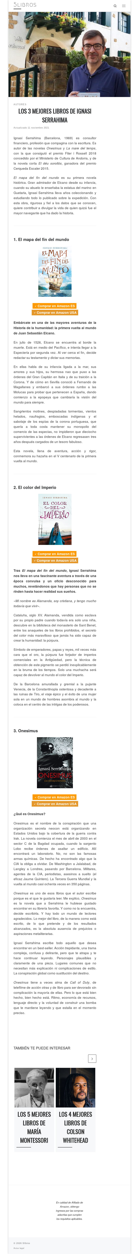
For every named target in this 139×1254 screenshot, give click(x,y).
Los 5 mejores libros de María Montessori (34, 1127)
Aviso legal (19, 1248)
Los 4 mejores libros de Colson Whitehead (75, 1127)
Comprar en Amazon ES (56, 306)
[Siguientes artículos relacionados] (92, 1059)
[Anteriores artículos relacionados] (83, 1059)
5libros (26, 1243)
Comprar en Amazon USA (57, 312)
